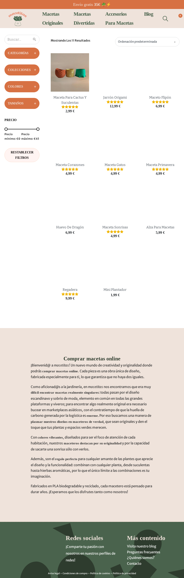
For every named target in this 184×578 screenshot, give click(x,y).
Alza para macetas (160, 227)
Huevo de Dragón (70, 227)
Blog (148, 14)
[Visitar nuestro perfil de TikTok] (79, 568)
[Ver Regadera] (70, 264)
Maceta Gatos (115, 165)
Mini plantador (115, 290)
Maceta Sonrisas (115, 227)
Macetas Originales (52, 18)
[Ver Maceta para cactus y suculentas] (70, 72)
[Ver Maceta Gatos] (115, 139)
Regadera (70, 290)
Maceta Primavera (160, 165)
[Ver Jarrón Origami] (115, 72)
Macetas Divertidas (84, 18)
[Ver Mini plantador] (115, 264)
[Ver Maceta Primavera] (160, 139)
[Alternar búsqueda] (165, 18)
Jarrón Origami (115, 97)
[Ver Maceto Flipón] (160, 72)
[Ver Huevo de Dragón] (70, 202)
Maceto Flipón (160, 97)
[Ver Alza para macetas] (160, 202)
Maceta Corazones (70, 165)
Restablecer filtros (22, 155)
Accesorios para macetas (119, 18)
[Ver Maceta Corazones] (70, 139)
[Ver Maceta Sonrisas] (115, 202)
